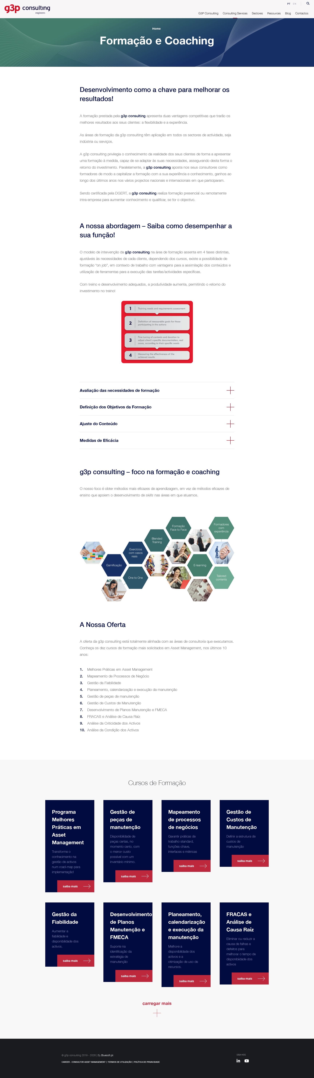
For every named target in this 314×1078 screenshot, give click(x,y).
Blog (288, 13)
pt (288, 3)
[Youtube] (247, 1061)
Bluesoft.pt (107, 1055)
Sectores (257, 13)
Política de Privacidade (147, 1062)
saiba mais (70, 886)
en (294, 3)
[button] (308, 4)
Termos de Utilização (120, 1062)
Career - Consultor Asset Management (84, 1062)
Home (156, 28)
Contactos (301, 13)
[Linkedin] (240, 1061)
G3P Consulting (208, 13)
